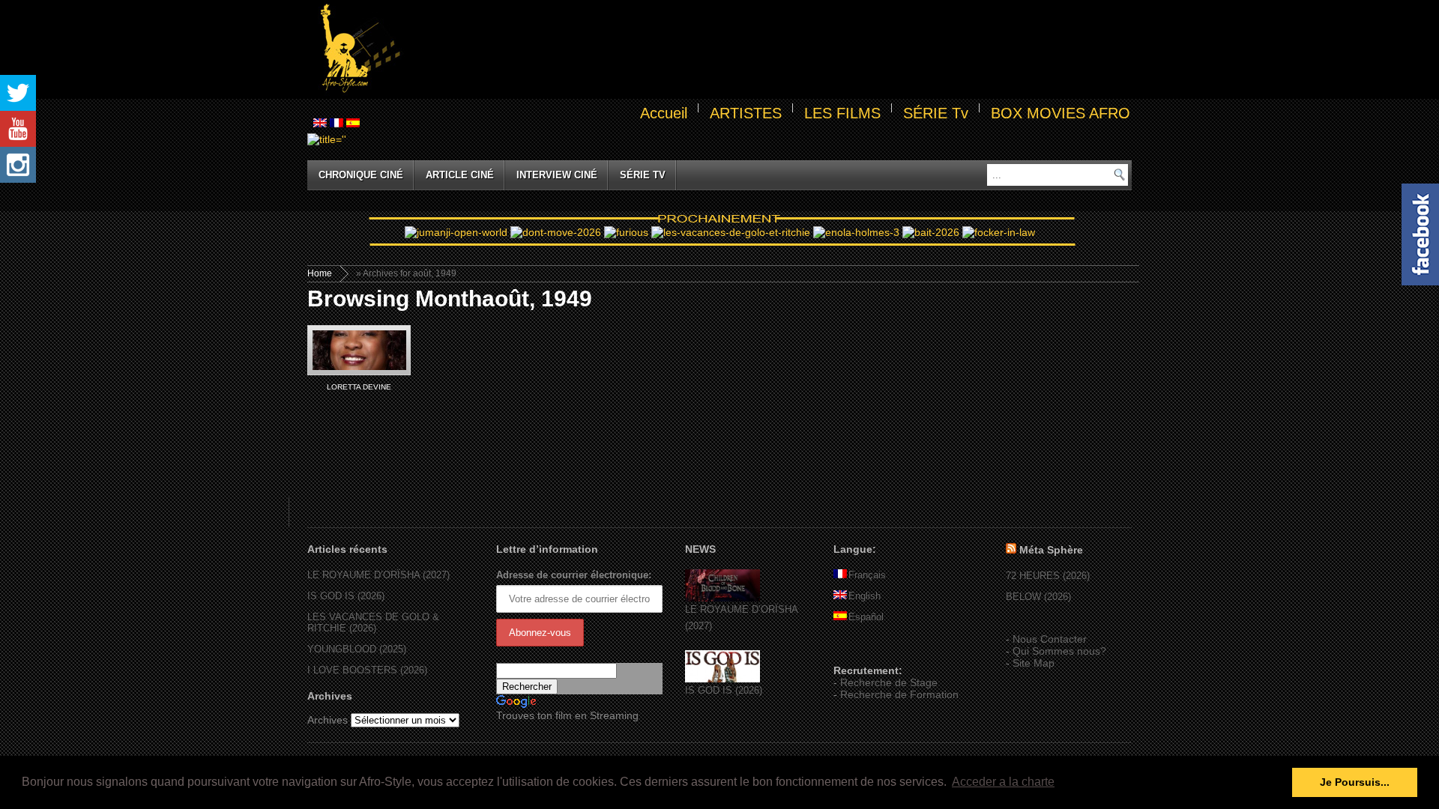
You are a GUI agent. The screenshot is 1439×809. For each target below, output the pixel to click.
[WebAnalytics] (863, 649)
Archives (327, 720)
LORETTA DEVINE (359, 387)
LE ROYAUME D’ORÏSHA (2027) (378, 575)
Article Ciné (460, 175)
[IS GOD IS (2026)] (722, 679)
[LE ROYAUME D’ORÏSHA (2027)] (722, 598)
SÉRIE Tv (935, 113)
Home (319, 273)
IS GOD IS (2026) (345, 596)
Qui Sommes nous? (1059, 651)
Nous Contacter (1050, 639)
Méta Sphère (1051, 550)
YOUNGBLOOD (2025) (356, 649)
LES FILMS (842, 113)
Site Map (1034, 663)
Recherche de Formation (899, 694)
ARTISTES (746, 113)
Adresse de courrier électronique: (573, 575)
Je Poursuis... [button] (1355, 782)
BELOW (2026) (1038, 596)
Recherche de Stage (889, 682)
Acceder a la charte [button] (1003, 781)
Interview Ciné (556, 175)
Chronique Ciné (361, 175)
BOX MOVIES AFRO (1060, 113)
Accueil (663, 113)
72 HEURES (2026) (1048, 575)
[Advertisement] (769, 49)
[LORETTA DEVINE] (359, 350)
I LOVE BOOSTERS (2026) (367, 670)
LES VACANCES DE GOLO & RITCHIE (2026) (373, 622)
